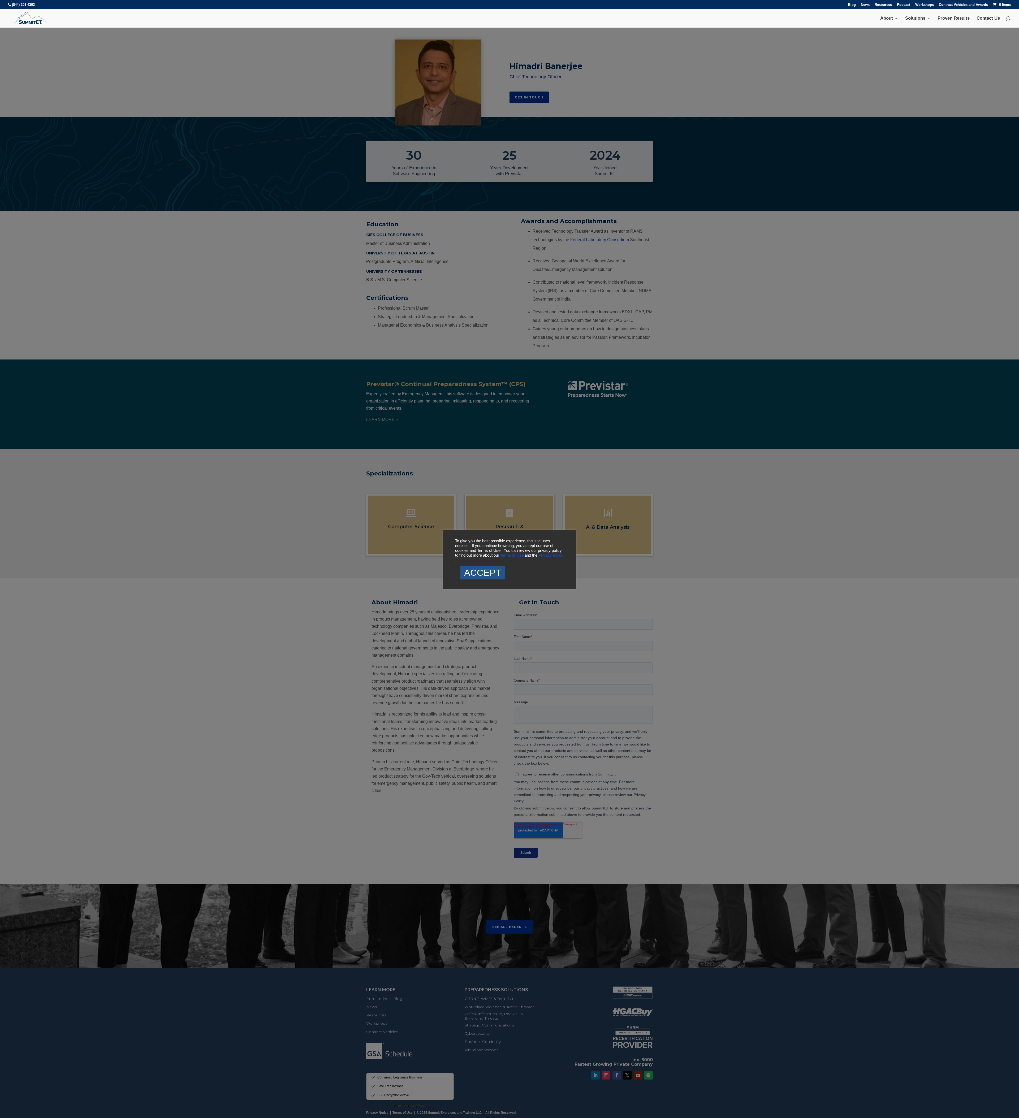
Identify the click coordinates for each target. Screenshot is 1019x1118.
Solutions (915, 18)
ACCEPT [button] (482, 572)
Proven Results (954, 18)
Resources (883, 5)
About (886, 18)
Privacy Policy (550, 555)
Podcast (903, 5)
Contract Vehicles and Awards (963, 5)
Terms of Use (512, 555)
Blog (852, 5)
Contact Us (988, 18)
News (865, 5)
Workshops (924, 5)
